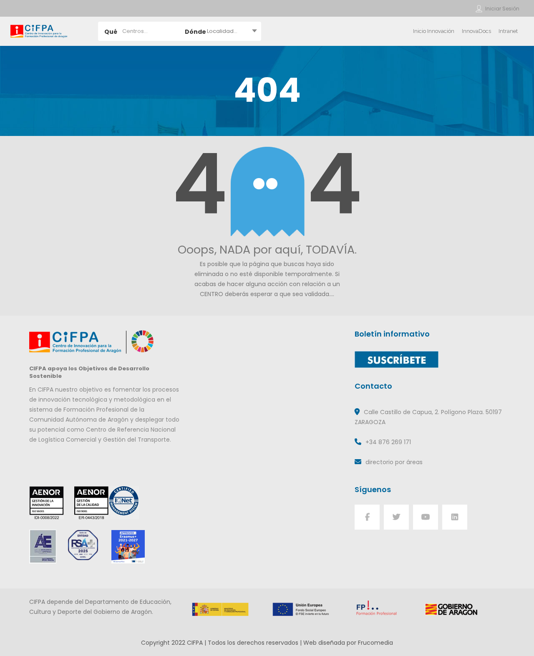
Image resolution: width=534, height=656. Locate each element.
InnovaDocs (476, 31)
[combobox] (221, 31)
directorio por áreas (394, 462)
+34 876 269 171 (388, 442)
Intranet (508, 31)
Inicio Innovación (433, 31)
